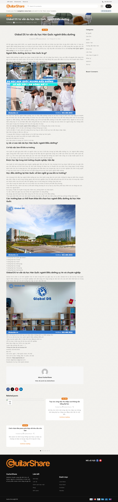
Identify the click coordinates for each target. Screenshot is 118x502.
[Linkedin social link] (21, 389)
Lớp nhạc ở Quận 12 (92, 55)
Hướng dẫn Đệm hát (92, 46)
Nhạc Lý (88, 58)
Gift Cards (36, 490)
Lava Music (62, 481)
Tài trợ (9, 15)
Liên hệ (35, 481)
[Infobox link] (107, 2)
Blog (34, 487)
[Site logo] (15, 6)
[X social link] (12, 389)
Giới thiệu (35, 478)
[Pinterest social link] (16, 389)
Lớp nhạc (89, 52)
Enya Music (62, 484)
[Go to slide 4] (45, 450)
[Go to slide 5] (47, 450)
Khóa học (89, 49)
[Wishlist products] (102, 6)
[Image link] (28, 463)
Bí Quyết (88, 33)
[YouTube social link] (100, 460)
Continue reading (25, 443)
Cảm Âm (88, 36)
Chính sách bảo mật (38, 484)
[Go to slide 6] (49, 450)
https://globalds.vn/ (18, 358)
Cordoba (61, 487)
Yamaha (61, 490)
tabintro (88, 61)
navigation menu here (24, 11)
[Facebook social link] (8, 389)
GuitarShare (19, 22)
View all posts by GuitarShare (45, 381)
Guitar (25, 425)
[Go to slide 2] (42, 450)
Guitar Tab (89, 42)
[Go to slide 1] (40, 450)
